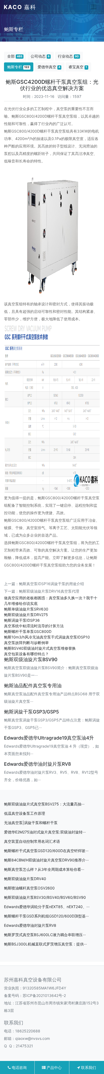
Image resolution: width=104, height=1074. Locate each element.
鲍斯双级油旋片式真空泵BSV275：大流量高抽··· (44, 804)
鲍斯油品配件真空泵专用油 (33, 685)
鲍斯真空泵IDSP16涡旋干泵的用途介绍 (51, 583)
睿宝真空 (78, 67)
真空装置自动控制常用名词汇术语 (32, 841)
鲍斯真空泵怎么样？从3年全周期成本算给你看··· (44, 869)
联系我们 (88, 1067)
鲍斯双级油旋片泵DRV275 (26, 614)
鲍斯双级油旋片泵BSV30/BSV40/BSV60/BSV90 (45, 897)
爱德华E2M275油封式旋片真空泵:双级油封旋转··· (45, 832)
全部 (14, 56)
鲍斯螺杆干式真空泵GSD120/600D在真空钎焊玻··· (46, 850)
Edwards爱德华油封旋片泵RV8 (37, 764)
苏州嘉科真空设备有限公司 (33, 980)
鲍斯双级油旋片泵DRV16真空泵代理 (49, 591)
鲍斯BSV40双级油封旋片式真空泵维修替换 (40, 648)
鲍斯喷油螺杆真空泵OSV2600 (29, 888)
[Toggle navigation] (93, 7)
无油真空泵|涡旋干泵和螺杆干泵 (31, 822)
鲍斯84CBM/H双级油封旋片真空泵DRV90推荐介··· (46, 860)
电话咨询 (19, 1067)
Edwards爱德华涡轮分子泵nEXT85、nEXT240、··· (47, 906)
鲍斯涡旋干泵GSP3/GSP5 (31, 711)
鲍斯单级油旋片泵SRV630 (26, 609)
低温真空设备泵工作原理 (24, 813)
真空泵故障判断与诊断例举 (26, 642)
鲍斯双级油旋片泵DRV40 (25, 878)
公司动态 (40, 56)
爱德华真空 (49, 67)
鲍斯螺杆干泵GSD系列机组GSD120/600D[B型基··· (46, 916)
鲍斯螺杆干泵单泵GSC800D (27, 631)
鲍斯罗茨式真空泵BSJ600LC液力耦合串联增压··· (45, 934)
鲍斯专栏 (18, 67)
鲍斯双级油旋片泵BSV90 (30, 659)
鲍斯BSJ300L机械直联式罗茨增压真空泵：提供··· (45, 944)
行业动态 (68, 56)
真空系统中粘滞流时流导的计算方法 (34, 626)
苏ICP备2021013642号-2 (44, 995)
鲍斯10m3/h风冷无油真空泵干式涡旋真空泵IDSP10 (47, 637)
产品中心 (54, 1067)
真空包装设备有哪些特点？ (26, 654)
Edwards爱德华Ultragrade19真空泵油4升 (49, 738)
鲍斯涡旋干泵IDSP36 (22, 620)
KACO (20, 7)
